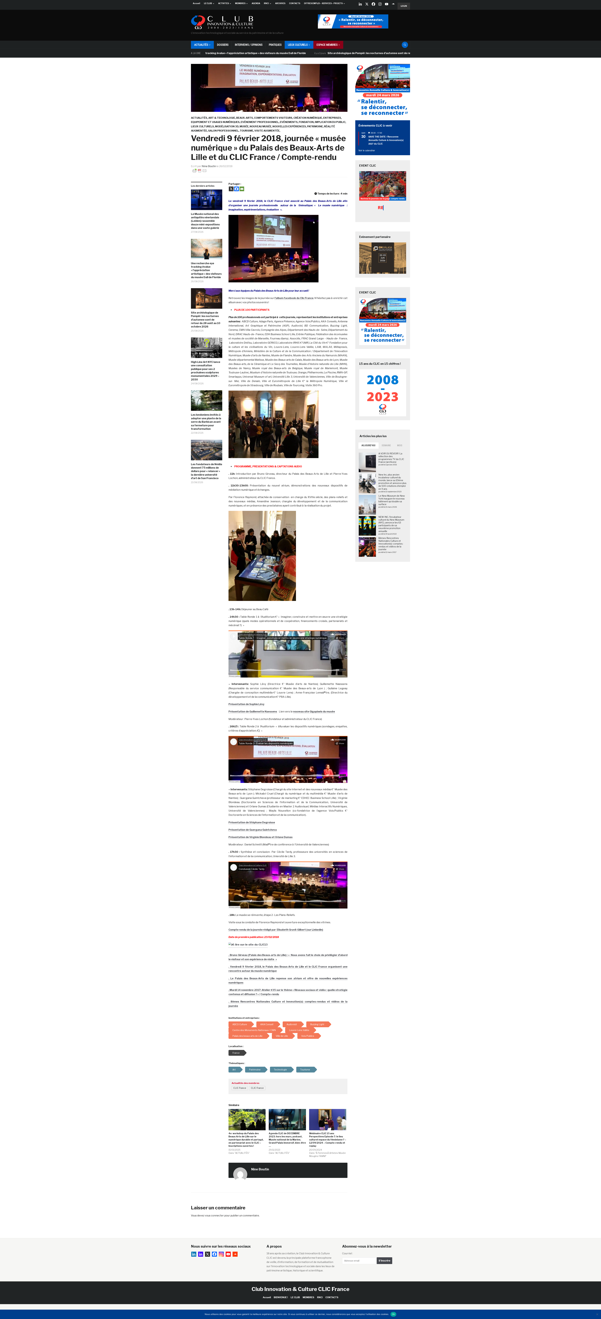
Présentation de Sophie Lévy (246, 704)
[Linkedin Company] (360, 4)
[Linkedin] (200, 1254)
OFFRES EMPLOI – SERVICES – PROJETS (323, 3)
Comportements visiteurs (273, 117)
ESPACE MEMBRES (327, 44)
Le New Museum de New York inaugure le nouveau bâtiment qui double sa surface (391, 500)
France (236, 1053)
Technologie (280, 1069)
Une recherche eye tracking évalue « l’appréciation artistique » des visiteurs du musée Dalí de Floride (206, 270)
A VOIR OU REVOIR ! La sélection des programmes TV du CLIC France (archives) (391, 457)
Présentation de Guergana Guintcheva (253, 829)
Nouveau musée (260, 126)
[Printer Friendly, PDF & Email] (199, 170)
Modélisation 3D (227, 126)
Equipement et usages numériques (215, 122)
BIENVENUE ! (281, 1297)
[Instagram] (380, 4)
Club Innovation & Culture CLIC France (300, 1289)
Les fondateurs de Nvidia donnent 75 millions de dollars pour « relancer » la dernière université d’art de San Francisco (206, 471)
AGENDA (256, 3)
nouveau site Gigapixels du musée (314, 711)
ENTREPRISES (332, 117)
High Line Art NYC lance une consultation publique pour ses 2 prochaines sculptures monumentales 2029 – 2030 (205, 371)
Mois (399, 445)
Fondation (306, 122)
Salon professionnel (223, 130)
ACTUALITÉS (201, 44)
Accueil (196, 3)
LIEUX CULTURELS (298, 44)
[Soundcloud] (393, 4)
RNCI (266, 3)
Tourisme (246, 130)
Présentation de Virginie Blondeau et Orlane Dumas (261, 837)
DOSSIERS (223, 44)
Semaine (386, 445)
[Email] (241, 189)
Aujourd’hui (368, 445)
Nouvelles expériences (289, 126)
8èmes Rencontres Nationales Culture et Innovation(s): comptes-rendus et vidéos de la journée (390, 544)
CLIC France (239, 1088)
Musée (244, 126)
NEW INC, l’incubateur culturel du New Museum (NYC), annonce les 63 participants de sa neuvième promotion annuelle (391, 524)
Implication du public (330, 122)
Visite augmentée (267, 130)
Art (234, 1069)
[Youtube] (386, 4)
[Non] (597, 1314)
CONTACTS (294, 3)
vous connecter (214, 1215)
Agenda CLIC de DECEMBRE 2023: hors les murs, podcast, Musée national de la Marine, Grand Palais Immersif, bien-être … (287, 1139)
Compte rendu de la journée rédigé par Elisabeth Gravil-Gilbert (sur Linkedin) (276, 929)
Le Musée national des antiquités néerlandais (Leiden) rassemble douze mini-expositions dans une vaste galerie (205, 221)
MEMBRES (240, 3)
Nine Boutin (209, 166)
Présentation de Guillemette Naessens (253, 711)
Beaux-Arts (244, 117)
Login (404, 6)
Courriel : (347, 1253)
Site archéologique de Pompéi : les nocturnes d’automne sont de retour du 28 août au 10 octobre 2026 (264, 53)
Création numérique (307, 117)
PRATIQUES (275, 44)
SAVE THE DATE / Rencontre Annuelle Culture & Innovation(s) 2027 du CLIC (386, 140)
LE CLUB (208, 3)
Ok (393, 1314)
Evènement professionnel (260, 122)
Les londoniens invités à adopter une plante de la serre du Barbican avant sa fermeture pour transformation (206, 421)
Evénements (289, 122)
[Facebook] (373, 4)
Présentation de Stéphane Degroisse (252, 822)
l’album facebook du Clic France (294, 298)
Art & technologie (221, 117)
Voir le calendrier (366, 150)
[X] (367, 4)
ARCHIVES (280, 3)
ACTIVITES (223, 3)
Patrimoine (315, 126)
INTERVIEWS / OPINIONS (248, 44)
